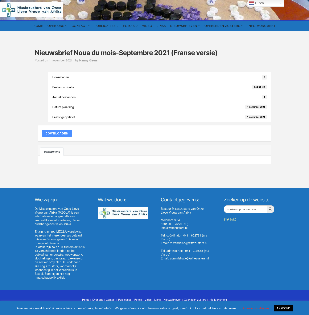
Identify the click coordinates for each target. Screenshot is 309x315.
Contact (79, 26)
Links (161, 26)
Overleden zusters (222, 26)
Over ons (56, 26)
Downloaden (57, 133)
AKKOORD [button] (283, 308)
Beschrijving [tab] (52, 152)
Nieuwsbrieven (183, 26)
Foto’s (129, 26)
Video (147, 26)
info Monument (262, 26)
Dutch (259, 3)
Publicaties (105, 26)
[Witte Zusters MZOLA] (31, 9)
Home (38, 26)
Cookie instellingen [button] (256, 308)
